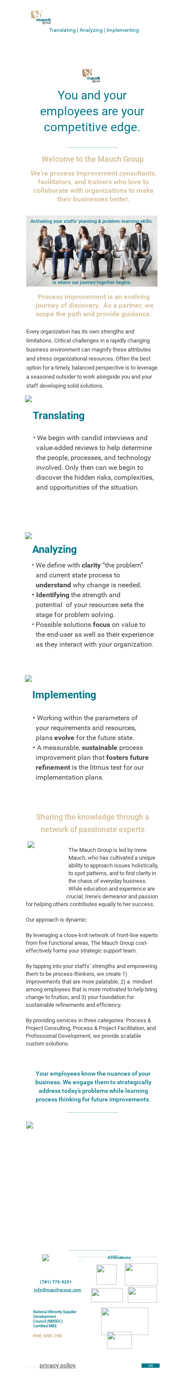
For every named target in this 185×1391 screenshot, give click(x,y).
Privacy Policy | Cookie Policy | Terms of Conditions (91, 1379)
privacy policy (58, 1365)
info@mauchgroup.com (57, 1289)
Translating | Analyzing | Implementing (94, 30)
